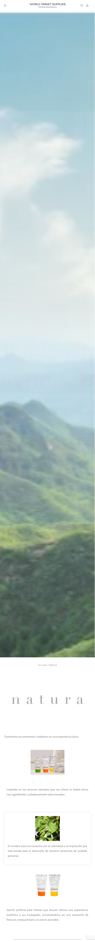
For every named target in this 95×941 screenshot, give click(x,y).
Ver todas (42, 665)
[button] (5, 5)
